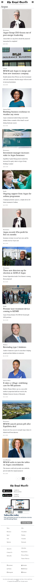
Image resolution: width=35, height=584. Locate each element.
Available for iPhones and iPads (18, 490)
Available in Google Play (16, 495)
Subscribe (9, 556)
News (8, 528)
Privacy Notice (25, 555)
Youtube (24, 565)
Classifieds (24, 531)
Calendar (23, 538)
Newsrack (23, 542)
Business (9, 531)
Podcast (24, 572)
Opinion (9, 542)
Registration (24, 551)
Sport (8, 535)
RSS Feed (24, 569)
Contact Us (9, 552)
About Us (9, 549)
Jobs (22, 528)
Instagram (10, 572)
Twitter (9, 569)
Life (8, 538)
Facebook (9, 565)
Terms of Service (25, 558)
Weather (23, 535)
